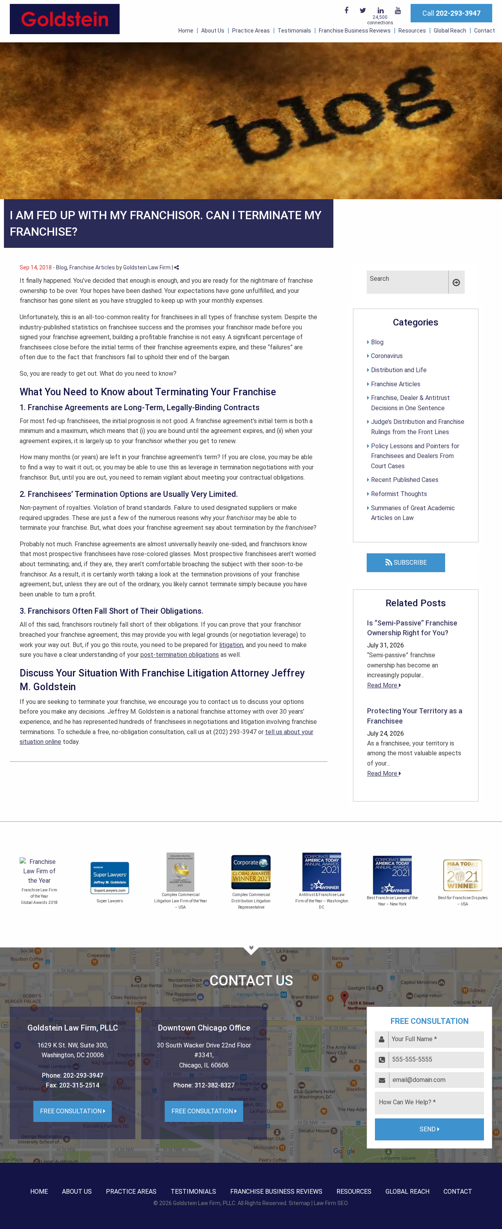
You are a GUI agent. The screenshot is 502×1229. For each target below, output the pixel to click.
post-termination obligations (179, 654)
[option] (110, 883)
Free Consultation (71, 1111)
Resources (412, 30)
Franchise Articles (92, 267)
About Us (212, 30)
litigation (231, 645)
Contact (484, 30)
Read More (383, 685)
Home (185, 30)
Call (451, 13)
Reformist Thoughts (399, 494)
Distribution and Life (399, 370)
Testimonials (294, 30)
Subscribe (409, 562)
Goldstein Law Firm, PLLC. (204, 1203)
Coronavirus (387, 356)
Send (428, 1129)
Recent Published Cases (404, 480)
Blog (61, 267)
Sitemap (299, 1203)
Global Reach (450, 30)
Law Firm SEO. (331, 1203)
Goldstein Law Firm (147, 267)
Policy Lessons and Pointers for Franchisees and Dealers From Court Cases (415, 456)
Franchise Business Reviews (355, 30)
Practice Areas (251, 30)
